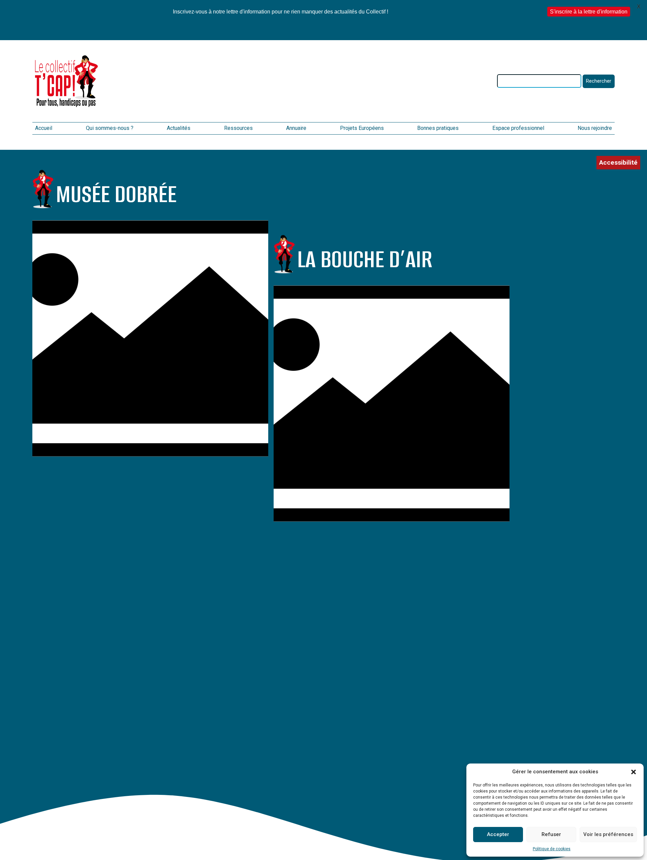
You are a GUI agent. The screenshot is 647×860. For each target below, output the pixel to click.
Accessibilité (618, 162)
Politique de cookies (552, 849)
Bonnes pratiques (438, 128)
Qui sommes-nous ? (109, 128)
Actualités (178, 128)
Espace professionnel (518, 128)
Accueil (43, 128)
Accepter (498, 834)
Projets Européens (362, 128)
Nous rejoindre (595, 128)
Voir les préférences (608, 834)
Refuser (551, 834)
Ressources (238, 128)
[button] (633, 772)
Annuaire (296, 128)
